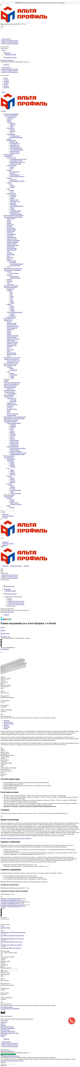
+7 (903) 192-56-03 (9, 42)
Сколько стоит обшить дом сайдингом (11, 948)
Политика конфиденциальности (10, 1056)
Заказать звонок (11, 606)
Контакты (3, 1025)
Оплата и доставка (9, 723)
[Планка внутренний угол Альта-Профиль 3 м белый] (18, 675)
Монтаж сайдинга (5, 927)
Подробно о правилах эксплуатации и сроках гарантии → (16, 838)
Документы (7, 727)
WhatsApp (6, 64)
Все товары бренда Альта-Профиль (10, 1008)
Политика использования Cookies (10, 1033)
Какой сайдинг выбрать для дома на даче (11, 941)
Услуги (2, 1023)
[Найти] (2, 27)
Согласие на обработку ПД (8, 1031)
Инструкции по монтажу (7, 1026)
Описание (6, 720)
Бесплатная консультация (8, 1054)
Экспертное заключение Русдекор (10, 903)
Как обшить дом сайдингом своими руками (12, 935)
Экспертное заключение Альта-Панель (11, 898)
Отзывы (6, 728)
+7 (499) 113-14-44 (9, 43)
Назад (10, 598)
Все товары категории (6, 1007)
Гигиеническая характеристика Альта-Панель (13, 905)
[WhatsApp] (10, 619)
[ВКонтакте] (4, 619)
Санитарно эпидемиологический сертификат (13, 902)
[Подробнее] (1, 929)
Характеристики (8, 722)
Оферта (3, 1036)
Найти (2, 1065)
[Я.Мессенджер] (1, 619)
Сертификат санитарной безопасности (11, 906)
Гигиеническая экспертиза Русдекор (10, 900)
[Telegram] (8, 619)
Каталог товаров (5, 1030)
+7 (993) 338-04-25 (6, 39)
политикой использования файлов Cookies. (12, 1060)
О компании (4, 1022)
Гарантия (6, 725)
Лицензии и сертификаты (7, 1028)
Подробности (4, 682)
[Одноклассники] (6, 619)
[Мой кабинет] (1, 540)
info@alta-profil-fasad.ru (8, 60)
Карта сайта (4, 1034)
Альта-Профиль (5, 649)
